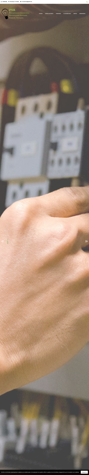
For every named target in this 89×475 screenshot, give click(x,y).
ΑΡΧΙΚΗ (41, 13)
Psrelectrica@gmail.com (27, 1)
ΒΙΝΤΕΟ (75, 13)
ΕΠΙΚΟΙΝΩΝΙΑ (82, 13)
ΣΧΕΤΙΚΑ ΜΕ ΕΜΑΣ (49, 13)
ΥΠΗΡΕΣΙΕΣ (58, 13)
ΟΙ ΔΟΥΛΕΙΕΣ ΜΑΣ (67, 13)
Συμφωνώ (84, 472)
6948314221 (4, 1)
